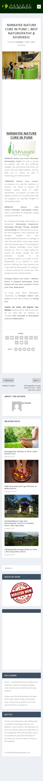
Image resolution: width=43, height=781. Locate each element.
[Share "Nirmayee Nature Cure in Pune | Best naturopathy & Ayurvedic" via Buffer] (35, 337)
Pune (27, 42)
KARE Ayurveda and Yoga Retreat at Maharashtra (21, 487)
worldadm (20, 42)
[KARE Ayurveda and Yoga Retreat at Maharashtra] (21, 471)
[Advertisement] (21, 106)
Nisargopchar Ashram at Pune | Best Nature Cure (21, 452)
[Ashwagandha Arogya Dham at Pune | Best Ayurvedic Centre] (21, 539)
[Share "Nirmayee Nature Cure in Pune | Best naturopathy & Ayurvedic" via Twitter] (12, 337)
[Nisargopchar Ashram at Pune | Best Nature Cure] (21, 437)
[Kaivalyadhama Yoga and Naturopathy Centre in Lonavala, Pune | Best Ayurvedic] (21, 506)
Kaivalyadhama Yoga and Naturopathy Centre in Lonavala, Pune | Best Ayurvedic (19, 523)
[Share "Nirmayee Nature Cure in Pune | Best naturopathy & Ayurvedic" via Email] (21, 342)
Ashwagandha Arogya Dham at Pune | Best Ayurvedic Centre (21, 550)
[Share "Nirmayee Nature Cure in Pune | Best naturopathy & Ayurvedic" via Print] (26, 342)
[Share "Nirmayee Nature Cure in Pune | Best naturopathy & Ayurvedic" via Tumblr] (21, 337)
